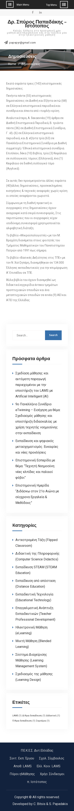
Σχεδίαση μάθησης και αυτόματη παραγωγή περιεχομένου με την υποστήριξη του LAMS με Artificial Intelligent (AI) (34, 384)
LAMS (17, 715)
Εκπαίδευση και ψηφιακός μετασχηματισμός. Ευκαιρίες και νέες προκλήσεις (36, 446)
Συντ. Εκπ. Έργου (22, 758)
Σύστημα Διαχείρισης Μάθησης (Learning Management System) (31, 660)
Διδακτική (53, 715)
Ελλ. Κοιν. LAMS (48, 766)
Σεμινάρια (43, 720)
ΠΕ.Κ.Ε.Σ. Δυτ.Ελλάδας (37, 750)
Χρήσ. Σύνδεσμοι (52, 774)
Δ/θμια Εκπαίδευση (33, 715)
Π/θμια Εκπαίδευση (23, 720)
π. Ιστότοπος (37, 782)
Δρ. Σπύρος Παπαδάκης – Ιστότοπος (37, 24)
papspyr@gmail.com (22, 43)
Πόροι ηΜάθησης (22, 774)
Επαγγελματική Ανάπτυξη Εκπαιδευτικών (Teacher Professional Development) (35, 613)
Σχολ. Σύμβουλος (51, 758)
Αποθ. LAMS (23, 766)
